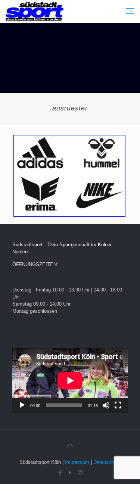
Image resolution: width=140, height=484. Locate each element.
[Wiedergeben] (22, 405)
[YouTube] (70, 472)
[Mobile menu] (130, 11)
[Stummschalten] (106, 405)
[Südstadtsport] (34, 11)
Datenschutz (107, 462)
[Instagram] (80, 472)
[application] (70, 380)
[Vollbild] (118, 405)
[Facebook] (60, 472)
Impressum (77, 462)
